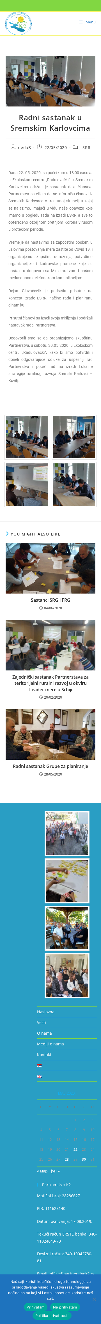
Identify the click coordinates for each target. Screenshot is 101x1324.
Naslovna (45, 1011)
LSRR (85, 147)
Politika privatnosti (52, 1315)
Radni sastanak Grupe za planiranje (50, 766)
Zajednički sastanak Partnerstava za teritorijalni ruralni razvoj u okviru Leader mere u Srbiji (50, 683)
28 (67, 1159)
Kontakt (44, 1054)
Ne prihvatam (65, 1307)
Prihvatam (35, 1307)
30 (84, 1159)
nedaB (24, 147)
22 (75, 1149)
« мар (42, 1171)
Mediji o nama (50, 1044)
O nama (44, 1033)
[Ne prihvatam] (94, 1299)
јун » (55, 1171)
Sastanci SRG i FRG (50, 600)
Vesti (41, 1022)
